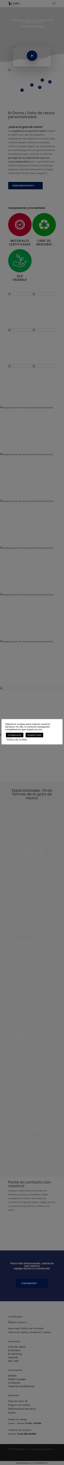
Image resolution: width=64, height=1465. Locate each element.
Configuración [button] (15, 735)
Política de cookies (17, 739)
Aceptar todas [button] (34, 735)
